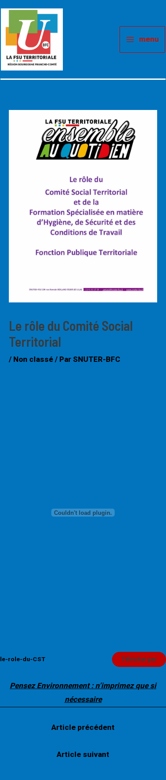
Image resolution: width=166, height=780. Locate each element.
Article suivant (83, 754)
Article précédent (83, 727)
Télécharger (139, 658)
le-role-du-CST (23, 658)
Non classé (33, 359)
